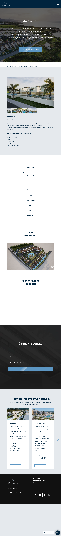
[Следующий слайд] (52, 92)
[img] (13, 481)
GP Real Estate (11, 66)
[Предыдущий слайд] (9, 92)
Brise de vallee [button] (40, 424)
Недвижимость (23, 66)
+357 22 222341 (14, 488)
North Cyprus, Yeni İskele (16, 492)
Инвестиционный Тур (39, 480)
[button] (30, 49)
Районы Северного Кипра (40, 483)
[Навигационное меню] (58, 4)
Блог (34, 485)
